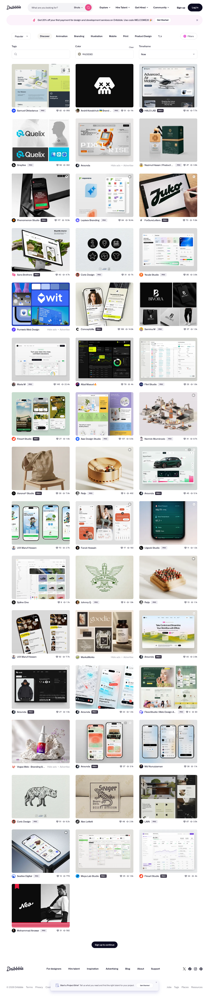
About (140, 968)
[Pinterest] (201, 968)
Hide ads (115, 165)
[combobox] (50, 7)
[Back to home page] (14, 7)
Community (160, 7)
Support (155, 968)
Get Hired (140, 7)
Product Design (143, 36)
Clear (131, 47)
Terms (29, 987)
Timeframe (145, 46)
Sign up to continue (104, 944)
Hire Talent (121, 7)
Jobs (169, 987)
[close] (197, 20)
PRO (42, 110)
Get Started (163, 20)
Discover (44, 36)
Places (185, 987)
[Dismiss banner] (156, 982)
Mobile (113, 36)
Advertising (112, 968)
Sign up (181, 7)
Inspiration (93, 968)
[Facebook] (189, 968)
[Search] (88, 7)
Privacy (39, 987)
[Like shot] (63, 101)
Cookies (50, 987)
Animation (62, 36)
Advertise (128, 165)
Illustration (97, 36)
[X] (184, 968)
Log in (195, 7)
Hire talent (74, 968)
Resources (196, 987)
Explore (104, 7)
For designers (54, 968)
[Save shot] (57, 101)
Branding (79, 36)
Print (125, 36)
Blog (127, 968)
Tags (14, 46)
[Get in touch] (114, 101)
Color (78, 46)
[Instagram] (195, 968)
